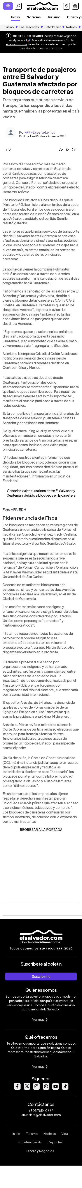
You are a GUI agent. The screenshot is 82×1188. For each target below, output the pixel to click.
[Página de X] (26, 1088)
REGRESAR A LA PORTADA (41, 829)
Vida (64, 1134)
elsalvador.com (16, 44)
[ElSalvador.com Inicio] (42, 5)
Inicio (15, 17)
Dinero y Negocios (40, 1151)
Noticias (34, 17)
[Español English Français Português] (75, 6)
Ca (9, 491)
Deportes (55, 1142)
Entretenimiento (30, 1142)
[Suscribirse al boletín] (8, 6)
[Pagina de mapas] (66, 6)
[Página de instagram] (36, 1088)
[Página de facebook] (17, 1088)
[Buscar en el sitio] (18, 6)
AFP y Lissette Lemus (40, 132)
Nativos (71, 27)
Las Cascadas (29, 27)
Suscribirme (41, 976)
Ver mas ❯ (40, 1019)
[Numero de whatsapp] (45, 1088)
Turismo (54, 17)
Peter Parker (53, 27)
